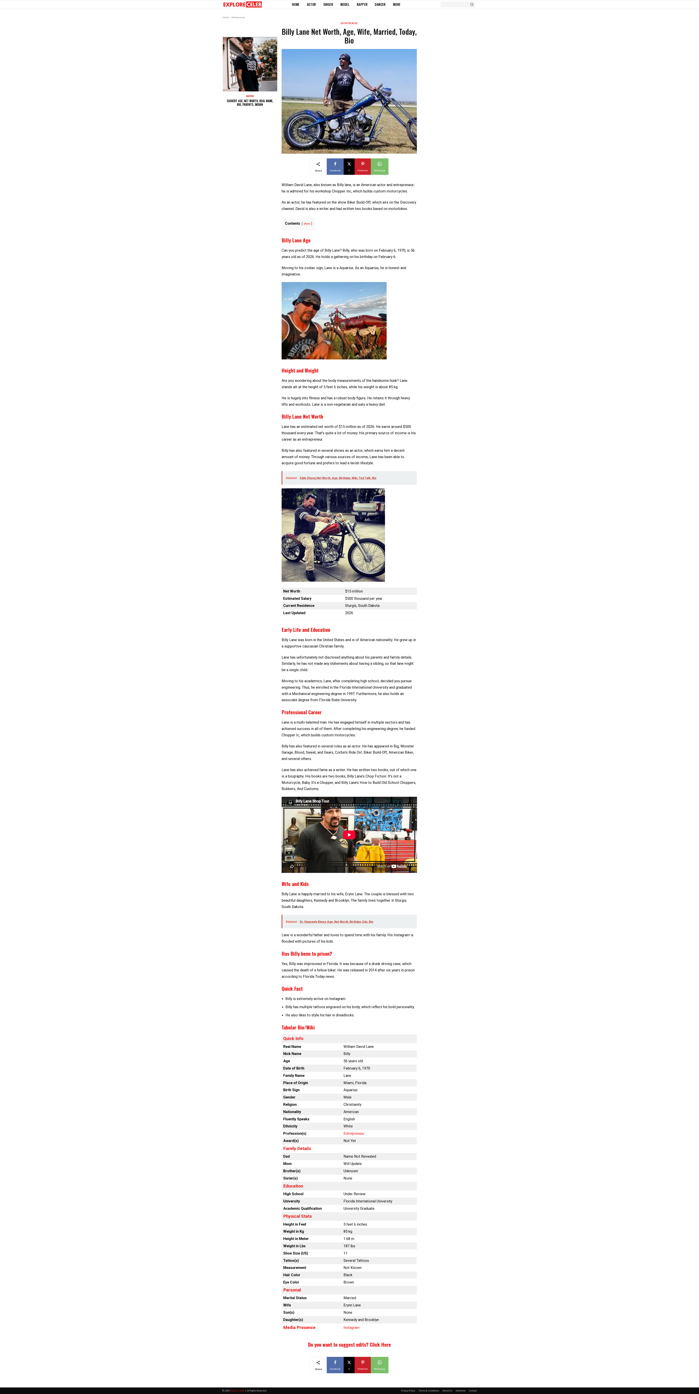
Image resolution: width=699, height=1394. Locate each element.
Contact (473, 1390)
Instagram (351, 1327)
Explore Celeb (237, 1390)
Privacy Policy (408, 1390)
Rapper (250, 96)
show (306, 223)
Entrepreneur (238, 17)
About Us (447, 1390)
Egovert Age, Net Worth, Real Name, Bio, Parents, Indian (250, 103)
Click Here (380, 1344)
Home (226, 17)
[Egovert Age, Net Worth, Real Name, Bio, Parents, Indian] (250, 64)
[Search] (471, 4)
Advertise (460, 1390)
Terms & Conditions (428, 1390)
